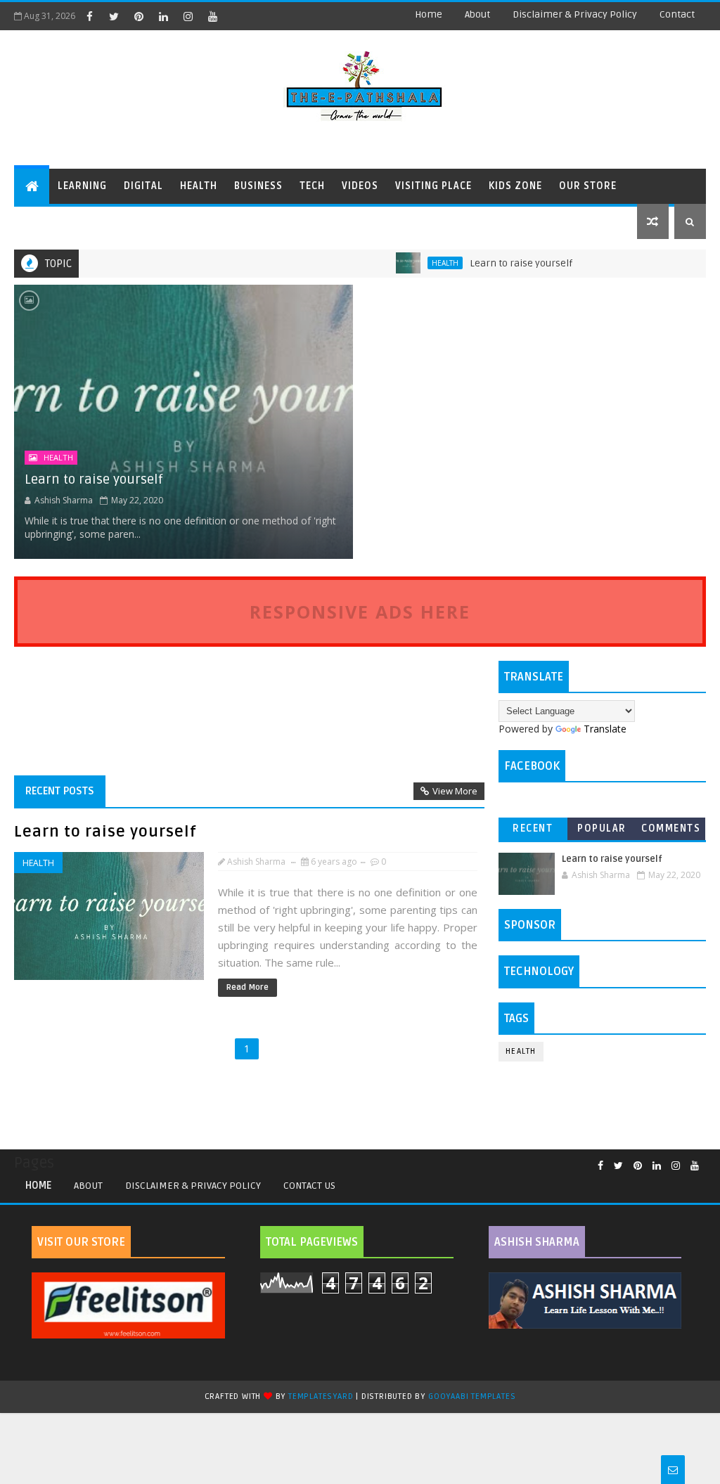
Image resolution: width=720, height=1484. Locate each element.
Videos (360, 186)
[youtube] (212, 16)
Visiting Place (433, 186)
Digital (143, 186)
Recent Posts (59, 791)
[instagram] (187, 16)
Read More (247, 987)
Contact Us (309, 1186)
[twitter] (113, 16)
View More (454, 791)
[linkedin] (163, 16)
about (477, 14)
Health (198, 186)
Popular (601, 828)
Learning (82, 186)
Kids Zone (515, 186)
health (422, 263)
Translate (605, 728)
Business (258, 186)
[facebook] (89, 16)
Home (428, 14)
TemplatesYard (320, 1396)
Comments (670, 828)
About (88, 1186)
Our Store (588, 186)
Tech (312, 186)
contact (677, 14)
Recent (533, 828)
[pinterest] (138, 16)
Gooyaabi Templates (471, 1396)
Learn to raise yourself (497, 263)
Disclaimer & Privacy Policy (575, 14)
